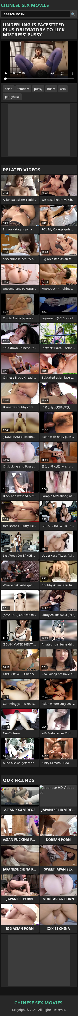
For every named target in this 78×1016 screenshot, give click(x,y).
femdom (23, 89)
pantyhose (12, 97)
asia (63, 89)
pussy (38, 89)
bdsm (51, 89)
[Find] (73, 14)
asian (8, 89)
